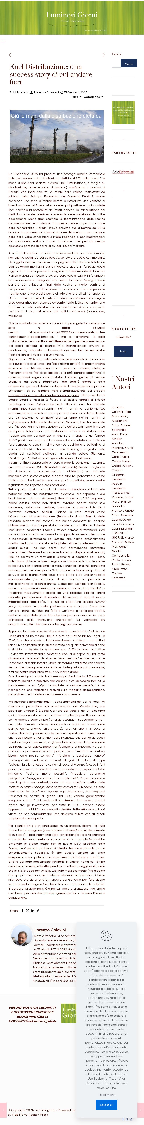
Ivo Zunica (126, 524)
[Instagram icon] (131, 1119)
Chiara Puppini (122, 465)
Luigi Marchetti (122, 528)
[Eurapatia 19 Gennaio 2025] (140, 1110)
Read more (106, 1095)
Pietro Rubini (121, 564)
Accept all (106, 1104)
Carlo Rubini (120, 456)
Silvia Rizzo (119, 569)
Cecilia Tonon (121, 461)
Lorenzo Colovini (46, 92)
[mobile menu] (3, 41)
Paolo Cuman (121, 560)
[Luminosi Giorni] (72, 18)
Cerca (116, 54)
